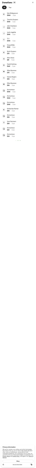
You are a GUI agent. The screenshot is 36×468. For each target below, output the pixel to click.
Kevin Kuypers (11, 51)
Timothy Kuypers (12, 19)
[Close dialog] (33, 2)
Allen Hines (10, 58)
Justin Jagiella (11, 32)
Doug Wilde (11, 45)
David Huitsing (11, 64)
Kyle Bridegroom (12, 13)
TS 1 (8, 38)
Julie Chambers (12, 26)
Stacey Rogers (11, 77)
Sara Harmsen (11, 121)
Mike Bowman (11, 70)
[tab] (4, 7)
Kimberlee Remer (13, 108)
